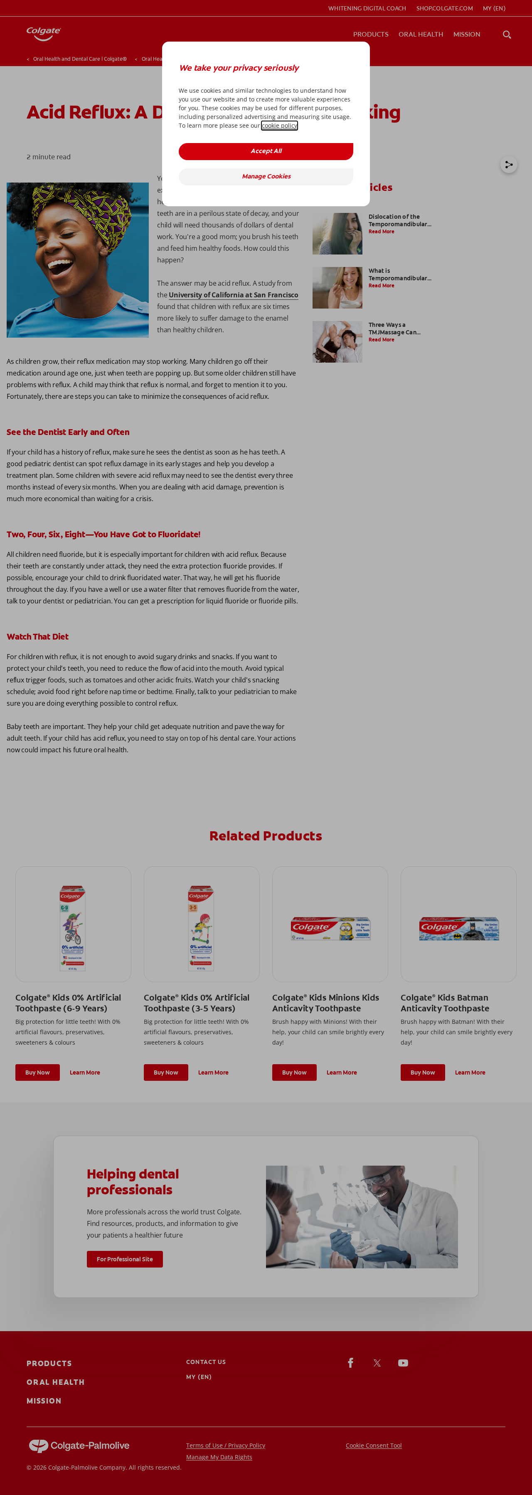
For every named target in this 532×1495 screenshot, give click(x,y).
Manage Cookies (266, 177)
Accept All (266, 151)
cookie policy (279, 125)
